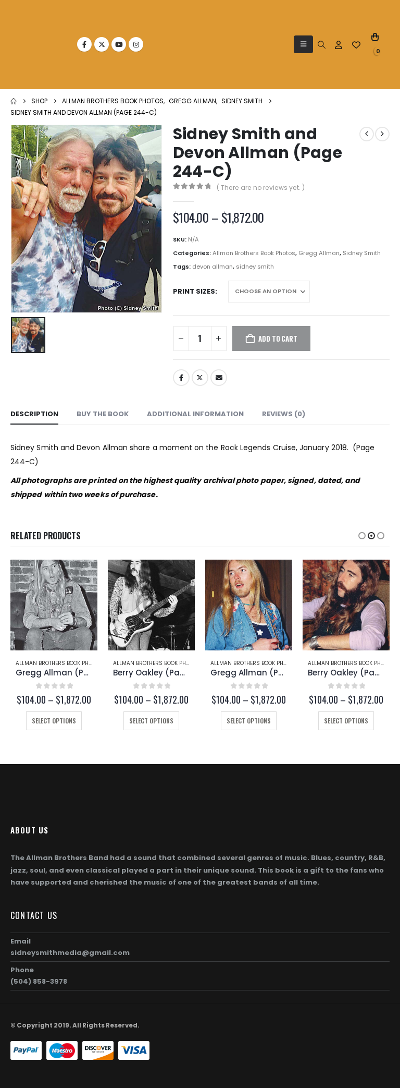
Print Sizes (194, 291)
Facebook (181, 377)
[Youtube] (118, 44)
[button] (303, 44)
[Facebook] (84, 44)
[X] (101, 44)
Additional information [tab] (195, 414)
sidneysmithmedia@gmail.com (70, 953)
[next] (382, 134)
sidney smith (255, 266)
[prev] (366, 134)
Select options (54, 720)
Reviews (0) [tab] (283, 414)
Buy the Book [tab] (103, 414)
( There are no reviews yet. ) (261, 187)
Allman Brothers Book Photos (254, 253)
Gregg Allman (319, 253)
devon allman (212, 266)
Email (218, 377)
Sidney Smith (362, 253)
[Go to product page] (53, 605)
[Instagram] (136, 44)
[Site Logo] (44, 44)
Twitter (200, 377)
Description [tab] (34, 414)
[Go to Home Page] (13, 101)
